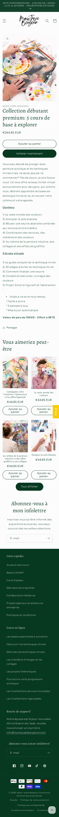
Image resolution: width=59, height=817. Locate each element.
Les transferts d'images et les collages (24, 661)
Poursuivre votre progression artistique (25, 681)
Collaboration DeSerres (21, 595)
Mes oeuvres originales (21, 587)
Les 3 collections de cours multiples (28, 691)
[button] (4, 21)
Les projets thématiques (21, 671)
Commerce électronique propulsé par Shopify (30, 796)
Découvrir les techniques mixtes (26, 644)
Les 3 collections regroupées (24, 698)
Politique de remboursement (34, 800)
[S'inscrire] (48, 538)
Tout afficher (29, 486)
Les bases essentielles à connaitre (27, 636)
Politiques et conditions (21, 615)
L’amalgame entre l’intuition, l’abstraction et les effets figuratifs (15, 394)
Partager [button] (12, 327)
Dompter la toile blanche (44, 455)
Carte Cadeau (15, 580)
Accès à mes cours (18, 564)
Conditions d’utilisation (22, 810)
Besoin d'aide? (15, 572)
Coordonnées (44, 810)
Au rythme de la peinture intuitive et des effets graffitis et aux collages (15, 459)
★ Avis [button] (56, 412)
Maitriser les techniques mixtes (26, 651)
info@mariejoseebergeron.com (26, 732)
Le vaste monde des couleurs (43, 394)
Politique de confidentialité (31, 805)
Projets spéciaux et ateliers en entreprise (25, 605)
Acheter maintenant (29, 153)
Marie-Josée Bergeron (28, 793)
